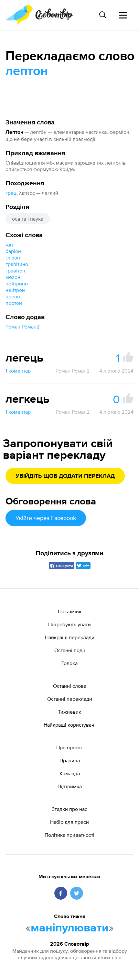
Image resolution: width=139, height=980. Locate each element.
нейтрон (15, 290)
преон (12, 296)
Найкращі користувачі (70, 725)
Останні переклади (69, 699)
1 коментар (18, 371)
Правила (69, 760)
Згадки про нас (69, 809)
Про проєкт (69, 747)
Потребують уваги (69, 624)
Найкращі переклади (69, 637)
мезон (12, 277)
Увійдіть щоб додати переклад (65, 476)
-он (9, 245)
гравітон (15, 270)
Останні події (69, 650)
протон (13, 303)
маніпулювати (70, 928)
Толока (69, 663)
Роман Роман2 (22, 326)
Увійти (46, 517)
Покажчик (69, 611)
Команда (69, 773)
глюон (12, 257)
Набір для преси (69, 822)
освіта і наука (27, 219)
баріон (13, 251)
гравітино (16, 264)
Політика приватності (69, 835)
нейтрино (16, 283)
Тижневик (69, 712)
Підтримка (70, 786)
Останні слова (69, 686)
